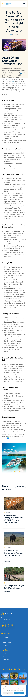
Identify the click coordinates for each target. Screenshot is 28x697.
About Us (5, 637)
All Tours (5, 645)
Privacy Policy (19, 690)
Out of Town (6, 659)
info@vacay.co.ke (5, 622)
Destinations (6, 640)
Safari (4, 656)
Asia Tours (5, 661)
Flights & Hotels (7, 642)
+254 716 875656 (5, 620)
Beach (4, 654)
